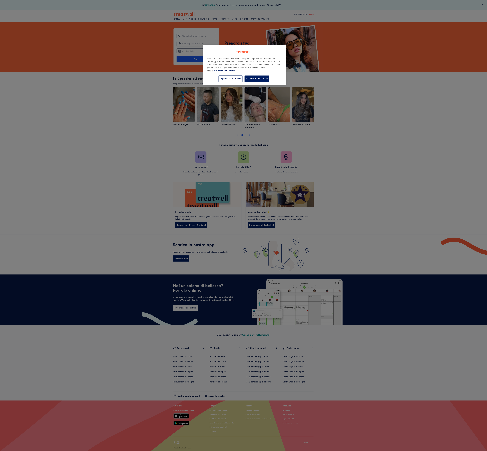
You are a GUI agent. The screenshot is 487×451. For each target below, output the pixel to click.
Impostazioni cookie (230, 78)
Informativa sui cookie (224, 71)
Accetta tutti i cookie (257, 78)
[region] (244, 65)
